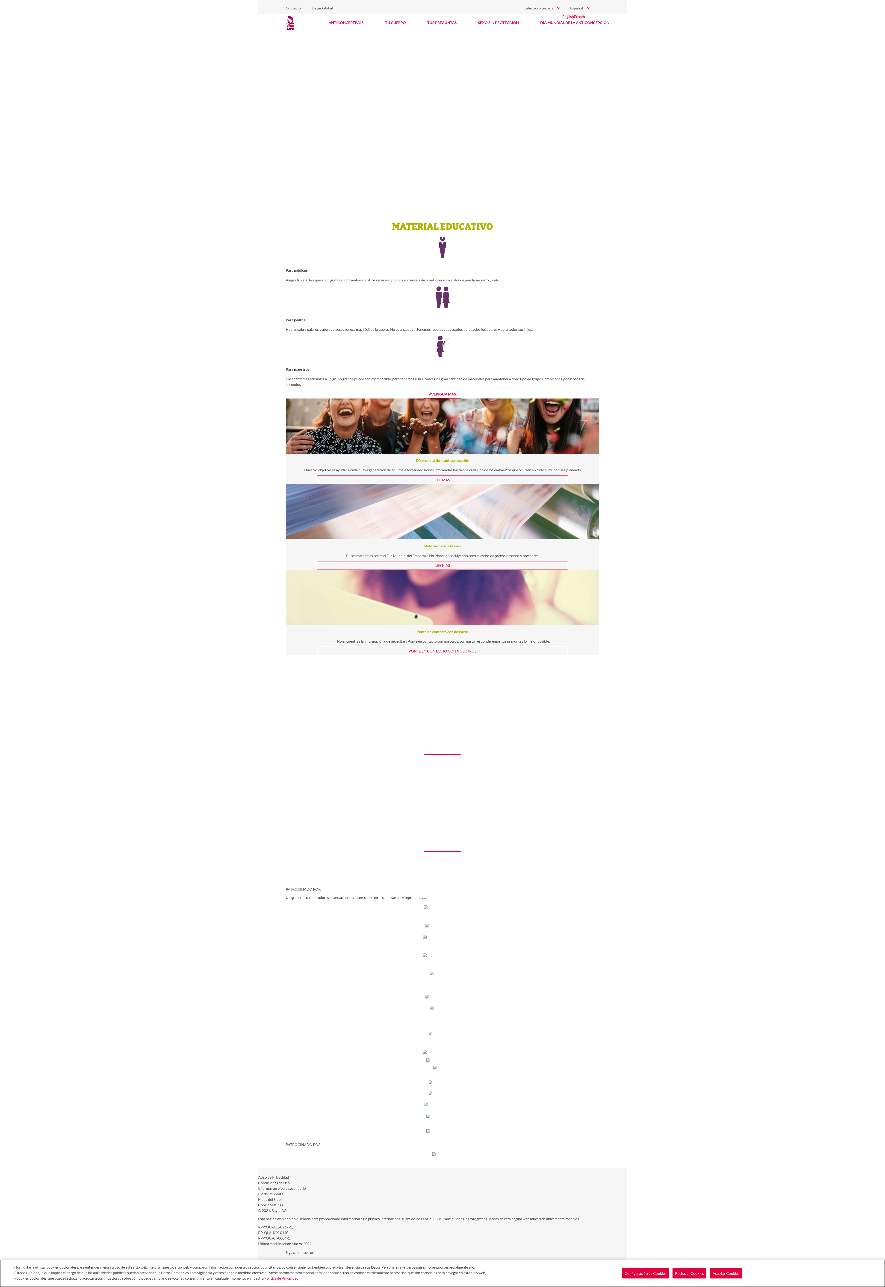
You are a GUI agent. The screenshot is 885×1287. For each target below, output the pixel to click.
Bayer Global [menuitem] (322, 8)
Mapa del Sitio (269, 1199)
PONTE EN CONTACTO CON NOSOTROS (442, 651)
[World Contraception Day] (442, 426)
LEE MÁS (442, 480)
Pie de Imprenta (270, 1194)
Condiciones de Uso (274, 1183)
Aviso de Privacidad (273, 1177)
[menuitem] (346, 23)
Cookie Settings (270, 1205)
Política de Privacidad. (281, 1278)
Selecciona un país (539, 8)
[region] (442, 1273)
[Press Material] (442, 511)
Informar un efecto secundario (282, 1188)
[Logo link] (290, 23)
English (568, 16)
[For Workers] (442, 597)
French (579, 16)
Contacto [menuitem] (293, 8)
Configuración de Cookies (646, 1273)
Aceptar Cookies (726, 1273)
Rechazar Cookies (689, 1273)
